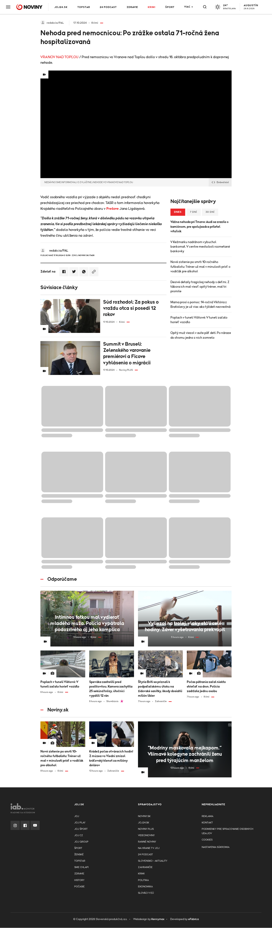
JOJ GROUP (81, 842)
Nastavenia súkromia (215, 847)
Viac (187, 7)
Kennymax (157, 919)
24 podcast (108, 7)
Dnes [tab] (178, 212)
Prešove (112, 209)
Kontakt (207, 822)
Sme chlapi (81, 867)
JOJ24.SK (61, 7)
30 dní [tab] (210, 212)
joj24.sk (143, 822)
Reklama (207, 816)
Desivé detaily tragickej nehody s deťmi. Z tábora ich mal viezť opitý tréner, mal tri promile (199, 287)
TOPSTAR (83, 7)
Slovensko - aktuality (152, 861)
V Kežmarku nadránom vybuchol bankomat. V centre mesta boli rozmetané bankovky (200, 246)
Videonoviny (146, 835)
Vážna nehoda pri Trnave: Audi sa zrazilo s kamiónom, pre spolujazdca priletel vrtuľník (199, 226)
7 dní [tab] (193, 212)
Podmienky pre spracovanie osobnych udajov (227, 831)
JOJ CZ (78, 835)
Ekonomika (145, 886)
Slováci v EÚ (146, 893)
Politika (143, 880)
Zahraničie (145, 867)
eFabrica (193, 919)
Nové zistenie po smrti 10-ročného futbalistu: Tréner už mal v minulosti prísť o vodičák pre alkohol (200, 266)
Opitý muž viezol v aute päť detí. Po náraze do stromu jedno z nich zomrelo (200, 335)
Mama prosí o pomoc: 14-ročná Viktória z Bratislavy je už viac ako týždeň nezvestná (200, 304)
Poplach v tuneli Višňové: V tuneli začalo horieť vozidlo (198, 320)
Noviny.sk (144, 816)
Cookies (207, 840)
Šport (169, 7)
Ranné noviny (147, 842)
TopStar (79, 861)
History (79, 880)
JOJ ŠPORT (81, 829)
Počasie (79, 886)
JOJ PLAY (79, 822)
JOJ (76, 816)
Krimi (151, 7)
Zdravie (132, 7)
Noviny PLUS (146, 829)
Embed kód (223, 182)
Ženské (79, 854)
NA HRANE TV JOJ (148, 848)
